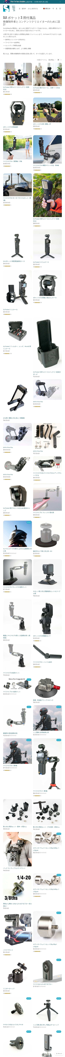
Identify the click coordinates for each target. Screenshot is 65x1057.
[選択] (29, 945)
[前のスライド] (5, 74)
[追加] (29, 82)
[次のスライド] (60, 2)
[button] (52, 60)
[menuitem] (33, 9)
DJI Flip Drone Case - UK (16, 1047)
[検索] (53, 8)
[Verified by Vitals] (15, 1049)
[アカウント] (56, 8)
